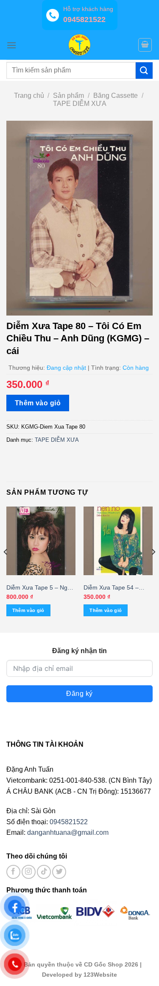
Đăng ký (79, 693)
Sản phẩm (68, 95)
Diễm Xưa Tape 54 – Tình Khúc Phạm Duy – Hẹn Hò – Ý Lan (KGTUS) (115, 588)
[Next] (153, 569)
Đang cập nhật (66, 367)
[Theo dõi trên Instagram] (29, 872)
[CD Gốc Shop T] (79, 45)
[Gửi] (144, 70)
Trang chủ (29, 95)
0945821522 (69, 821)
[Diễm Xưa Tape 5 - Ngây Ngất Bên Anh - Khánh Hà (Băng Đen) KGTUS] (40, 541)
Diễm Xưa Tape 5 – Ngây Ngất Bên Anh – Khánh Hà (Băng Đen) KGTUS (40, 588)
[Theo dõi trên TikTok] (44, 872)
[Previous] (6, 569)
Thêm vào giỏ (38, 403)
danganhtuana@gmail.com (68, 832)
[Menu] (11, 45)
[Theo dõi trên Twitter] (59, 872)
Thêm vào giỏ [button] (28, 610)
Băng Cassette (115, 95)
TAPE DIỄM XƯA (79, 103)
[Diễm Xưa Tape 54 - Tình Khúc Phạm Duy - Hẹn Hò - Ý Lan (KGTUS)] (118, 541)
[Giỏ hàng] (145, 45)
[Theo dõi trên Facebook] (13, 872)
